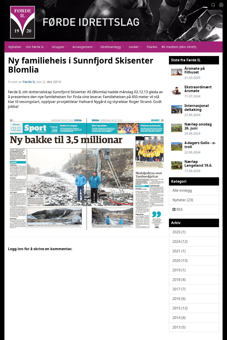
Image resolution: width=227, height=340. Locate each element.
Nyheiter (14, 47)
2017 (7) (179, 289)
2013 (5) (179, 327)
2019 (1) (179, 270)
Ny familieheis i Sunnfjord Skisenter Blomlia (80, 65)
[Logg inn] (221, 5)
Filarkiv (152, 47)
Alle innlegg (182, 190)
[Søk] (213, 5)
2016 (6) (179, 298)
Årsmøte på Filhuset (194, 70)
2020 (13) (180, 260)
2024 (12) (180, 241)
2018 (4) (179, 279)
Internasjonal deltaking (196, 107)
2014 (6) (179, 317)
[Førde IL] (113, 20)
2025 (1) (179, 232)
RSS (179, 209)
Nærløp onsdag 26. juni (198, 126)
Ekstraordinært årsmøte (198, 89)
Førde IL (29, 81)
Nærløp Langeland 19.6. (198, 163)
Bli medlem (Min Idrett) (179, 47)
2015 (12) (180, 308)
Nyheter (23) (182, 199)
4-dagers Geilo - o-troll (200, 144)
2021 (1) (179, 251)
